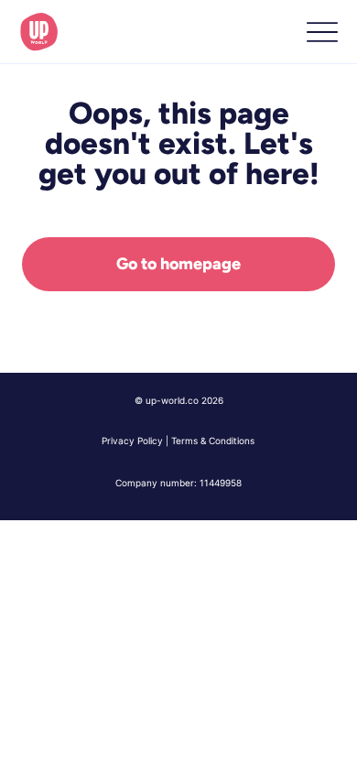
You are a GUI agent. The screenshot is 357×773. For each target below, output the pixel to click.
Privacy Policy (132, 441)
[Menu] (323, 32)
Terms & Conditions (212, 441)
